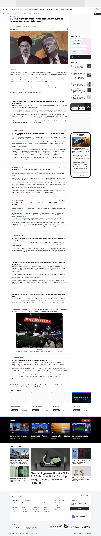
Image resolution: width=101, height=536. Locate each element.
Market (33, 385)
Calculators (24, 514)
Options (14, 513)
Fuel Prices (47, 511)
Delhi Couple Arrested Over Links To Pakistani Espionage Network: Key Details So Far (81, 479)
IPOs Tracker (15, 516)
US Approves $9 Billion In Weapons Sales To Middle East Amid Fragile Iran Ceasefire (39, 351)
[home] (11, 8)
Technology (36, 507)
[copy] (67, 29)
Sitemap (32, 533)
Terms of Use (18, 533)
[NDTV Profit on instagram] (16, 528)
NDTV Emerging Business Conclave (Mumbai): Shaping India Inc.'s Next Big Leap (60, 436)
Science (35, 509)
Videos (45, 509)
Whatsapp (57, 509)
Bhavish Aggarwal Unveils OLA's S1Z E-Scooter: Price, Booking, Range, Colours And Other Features (50, 478)
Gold (67, 385)
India (45, 505)
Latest (25, 9)
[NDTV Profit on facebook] (11, 528)
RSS (36, 533)
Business (36, 9)
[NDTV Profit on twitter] (14, 528)
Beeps (57, 9)
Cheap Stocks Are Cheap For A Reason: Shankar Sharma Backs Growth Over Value (18, 436)
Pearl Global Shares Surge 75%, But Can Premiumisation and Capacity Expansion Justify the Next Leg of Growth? (19, 463)
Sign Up (80, 508)
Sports (45, 507)
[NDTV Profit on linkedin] (19, 528)
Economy (42, 9)
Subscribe (15, 410)
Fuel (64, 385)
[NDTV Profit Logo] (17, 495)
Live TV (20, 9)
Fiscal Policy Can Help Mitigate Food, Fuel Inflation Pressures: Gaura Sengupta (80, 436)
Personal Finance (65, 9)
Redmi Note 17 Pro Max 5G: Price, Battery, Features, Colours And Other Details (19, 480)
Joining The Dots (77, 405)
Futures (13, 511)
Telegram (57, 505)
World (23, 26)
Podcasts (57, 507)
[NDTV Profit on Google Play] (75, 527)
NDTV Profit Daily (36, 405)
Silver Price (36, 511)
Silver (13, 387)
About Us (12, 533)
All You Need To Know (17, 405)
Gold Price (24, 511)
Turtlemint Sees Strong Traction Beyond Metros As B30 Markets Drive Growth (39, 436)
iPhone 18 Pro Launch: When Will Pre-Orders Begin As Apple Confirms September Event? (81, 462)
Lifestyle (24, 509)
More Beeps (80, 175)
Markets (31, 9)
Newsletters (58, 502)
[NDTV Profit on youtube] (21, 528)
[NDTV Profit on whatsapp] (24, 528)
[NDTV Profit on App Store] (86, 527)
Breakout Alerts (15, 507)
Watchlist (14, 505)
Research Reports (50, 9)
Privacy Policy (26, 533)
